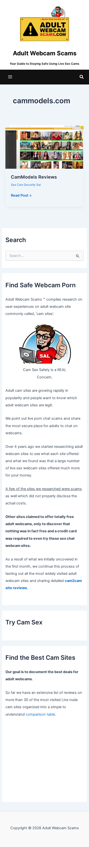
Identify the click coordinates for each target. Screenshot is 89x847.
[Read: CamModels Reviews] (44, 147)
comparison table (40, 714)
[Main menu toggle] (10, 77)
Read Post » (21, 195)
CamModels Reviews (34, 177)
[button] (82, 77)
